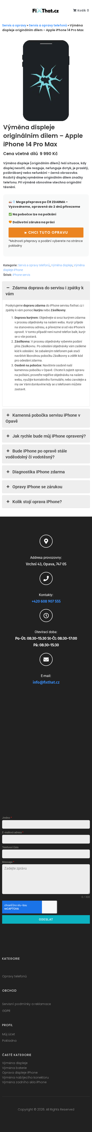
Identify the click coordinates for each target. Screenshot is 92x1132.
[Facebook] (30, 1118)
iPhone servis (21, 275)
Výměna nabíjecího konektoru (25, 1077)
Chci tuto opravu (48, 232)
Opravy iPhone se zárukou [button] (37, 486)
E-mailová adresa (12, 832)
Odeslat (46, 919)
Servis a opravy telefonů (48, 25)
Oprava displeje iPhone (20, 1072)
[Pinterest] (61, 1118)
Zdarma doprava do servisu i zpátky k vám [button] (45, 290)
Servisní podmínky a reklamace (26, 1004)
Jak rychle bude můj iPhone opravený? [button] (49, 436)
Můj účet (8, 1034)
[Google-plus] (46, 1118)
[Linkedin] (53, 1118)
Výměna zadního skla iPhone (24, 1082)
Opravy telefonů (14, 976)
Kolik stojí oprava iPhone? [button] (37, 501)
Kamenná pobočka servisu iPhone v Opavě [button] (43, 418)
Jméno (7, 817)
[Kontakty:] (46, 578)
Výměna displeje (62, 265)
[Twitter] (38, 1118)
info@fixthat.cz (46, 682)
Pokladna (9, 1040)
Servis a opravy (14, 25)
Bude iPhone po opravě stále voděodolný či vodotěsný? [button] (36, 453)
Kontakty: (46, 595)
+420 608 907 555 (46, 601)
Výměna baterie (14, 1068)
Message (8, 862)
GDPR (6, 1011)
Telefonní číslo (10, 847)
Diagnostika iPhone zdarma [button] (38, 471)
